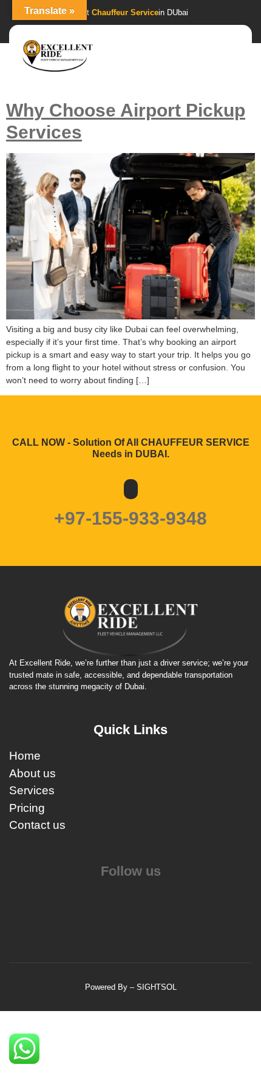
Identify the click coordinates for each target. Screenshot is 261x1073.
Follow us (131, 871)
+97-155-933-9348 (130, 518)
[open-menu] (235, 57)
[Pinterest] (131, 895)
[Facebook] (129, 895)
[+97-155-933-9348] (131, 489)
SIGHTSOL (157, 987)
